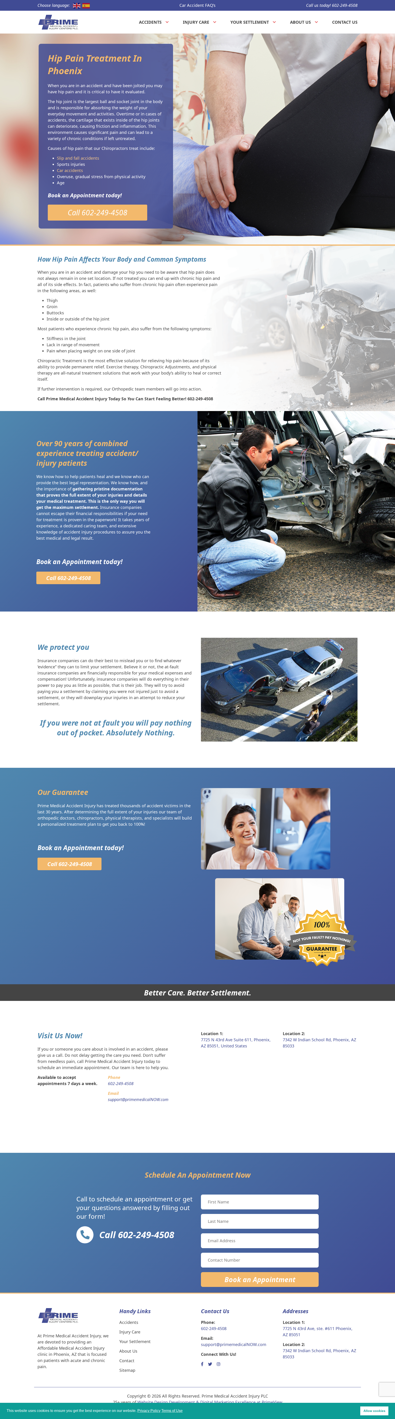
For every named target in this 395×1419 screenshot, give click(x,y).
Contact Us (345, 22)
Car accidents (70, 170)
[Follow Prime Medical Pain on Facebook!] (202, 1364)
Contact (126, 1360)
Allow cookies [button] (374, 1411)
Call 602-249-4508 (97, 212)
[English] (76, 5)
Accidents (150, 22)
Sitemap (127, 1370)
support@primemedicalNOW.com (233, 1344)
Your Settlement (249, 22)
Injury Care (196, 22)
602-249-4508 (214, 1328)
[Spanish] (85, 5)
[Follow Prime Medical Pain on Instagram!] (218, 1364)
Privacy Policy (148, 1411)
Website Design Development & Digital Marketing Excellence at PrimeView (209, 1402)
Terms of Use (172, 1411)
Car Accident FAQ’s (197, 5)
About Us (300, 22)
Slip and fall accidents (78, 158)
